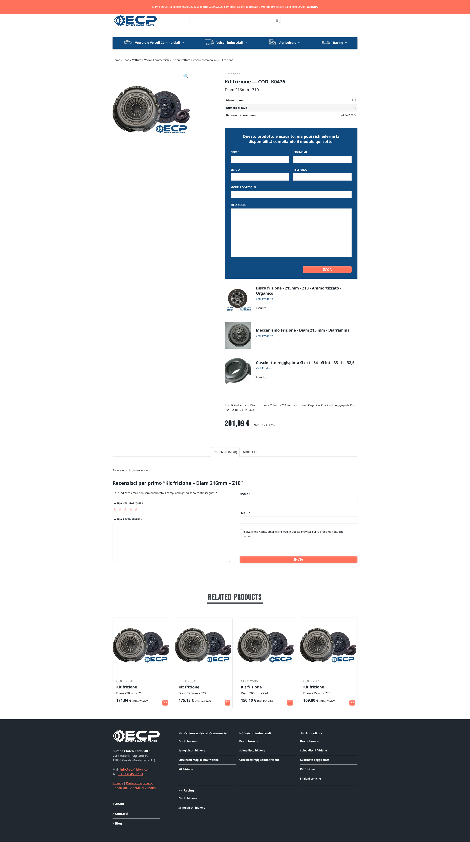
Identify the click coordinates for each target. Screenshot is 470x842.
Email (236, 170)
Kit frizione (226, 60)
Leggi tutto (165, 701)
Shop (126, 60)
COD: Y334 (187, 681)
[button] (238, 299)
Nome (235, 152)
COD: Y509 (311, 681)
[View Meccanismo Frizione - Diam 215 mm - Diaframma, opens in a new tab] (264, 335)
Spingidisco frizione (252, 750)
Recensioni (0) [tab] (225, 452)
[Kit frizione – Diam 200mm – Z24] (266, 646)
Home (116, 60)
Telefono (301, 170)
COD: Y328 (124, 681)
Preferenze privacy (139, 783)
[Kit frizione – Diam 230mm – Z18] (141, 646)
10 (354, 108)
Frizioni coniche (310, 778)
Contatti (121, 814)
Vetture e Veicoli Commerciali (157, 42)
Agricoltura (288, 42)
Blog (118, 823)
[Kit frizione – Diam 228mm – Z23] (204, 646)
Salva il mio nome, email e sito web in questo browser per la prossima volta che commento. (292, 534)
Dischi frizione (187, 741)
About (119, 804)
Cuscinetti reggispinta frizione (198, 760)
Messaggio (238, 205)
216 (354, 100)
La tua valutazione (128, 503)
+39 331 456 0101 (130, 774)
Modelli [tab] (250, 452)
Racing (338, 42)
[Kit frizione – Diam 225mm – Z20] (328, 646)
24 (342, 115)
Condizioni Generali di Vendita (134, 788)
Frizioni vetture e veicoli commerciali (194, 60)
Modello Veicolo (243, 187)
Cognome (300, 152)
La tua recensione (127, 519)
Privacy (118, 783)
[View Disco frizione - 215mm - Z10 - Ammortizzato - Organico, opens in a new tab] (264, 298)
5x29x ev (350, 115)
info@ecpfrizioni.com (135, 769)
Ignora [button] (312, 7)
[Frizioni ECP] (135, 26)
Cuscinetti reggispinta (315, 760)
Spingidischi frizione (191, 750)
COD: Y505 (249, 681)
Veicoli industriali (229, 42)
